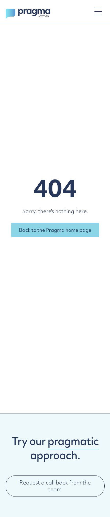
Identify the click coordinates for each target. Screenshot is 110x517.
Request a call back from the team (55, 486)
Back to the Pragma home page (55, 230)
